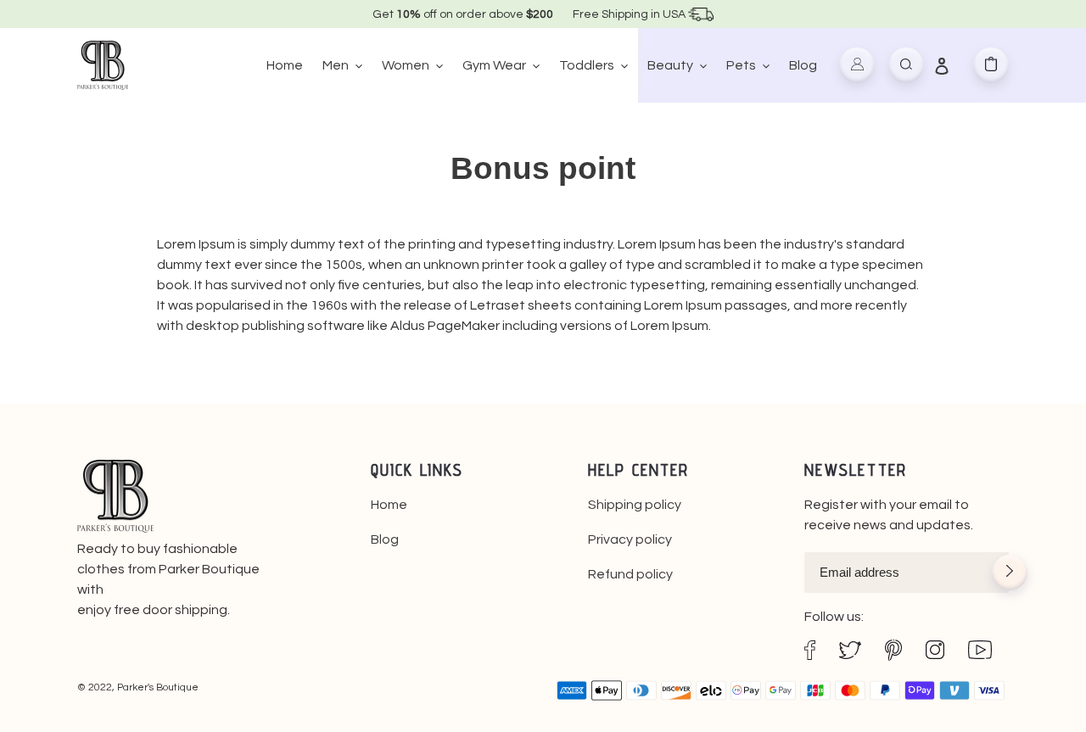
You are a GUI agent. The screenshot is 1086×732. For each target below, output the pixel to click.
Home (389, 504)
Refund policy (630, 574)
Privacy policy (630, 539)
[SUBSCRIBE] (1009, 574)
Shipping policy (634, 504)
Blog (385, 539)
